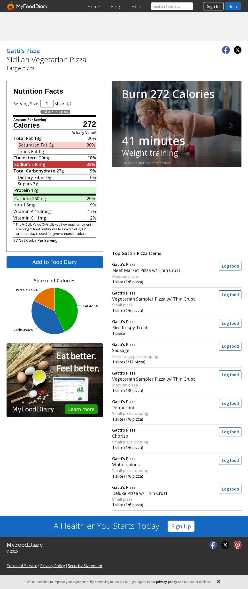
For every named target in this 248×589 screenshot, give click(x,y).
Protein (22, 190)
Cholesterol (25, 158)
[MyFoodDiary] (27, 6)
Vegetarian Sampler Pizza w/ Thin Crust (153, 296)
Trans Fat (28, 151)
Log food (230, 266)
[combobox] (172, 6)
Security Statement (85, 565)
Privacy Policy (52, 565)
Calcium (22, 198)
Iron (17, 205)
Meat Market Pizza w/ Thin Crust (146, 267)
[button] (122, 124)
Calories (26, 125)
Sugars (25, 184)
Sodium (22, 164)
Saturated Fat (33, 145)
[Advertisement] (124, 26)
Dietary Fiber (31, 177)
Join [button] (233, 6)
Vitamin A (23, 211)
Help (136, 6)
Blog (115, 6)
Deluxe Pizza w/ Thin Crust (140, 490)
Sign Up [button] (181, 526)
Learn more (81, 409)
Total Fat (23, 138)
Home (93, 6)
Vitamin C (23, 218)
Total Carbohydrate (34, 171)
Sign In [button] (213, 6)
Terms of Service (22, 565)
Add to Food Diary (54, 261)
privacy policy (166, 582)
